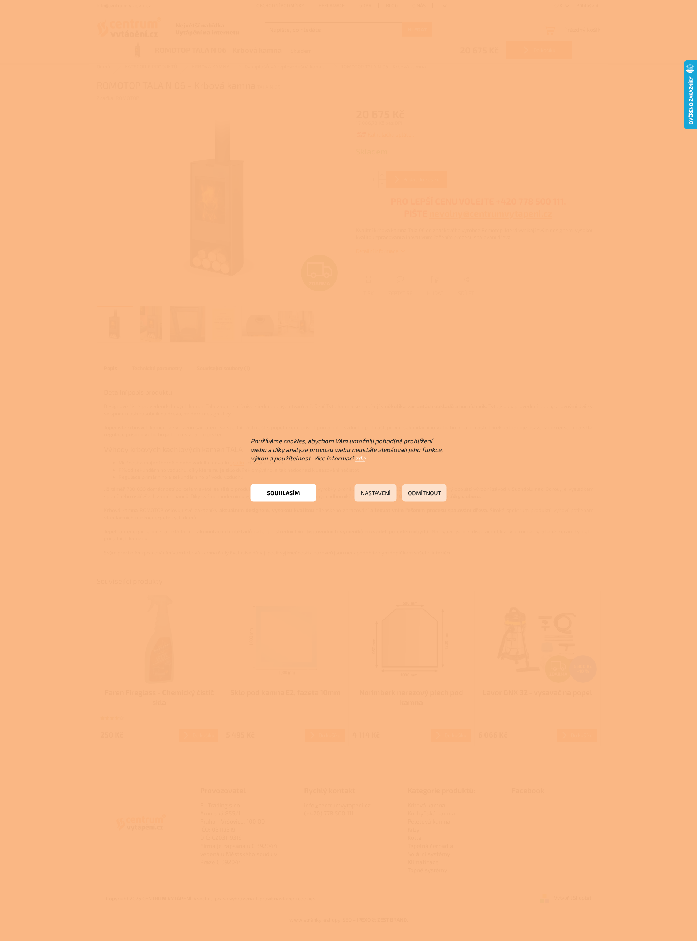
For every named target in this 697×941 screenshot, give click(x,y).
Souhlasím (283, 492)
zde (360, 458)
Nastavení (375, 492)
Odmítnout (424, 492)
